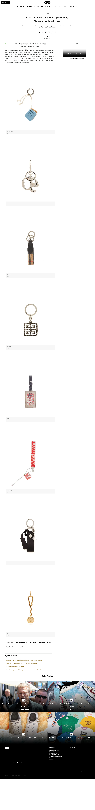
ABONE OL (5, 2)
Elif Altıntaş (48, 36)
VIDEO (56, 6)
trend (49, 642)
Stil (48, 13)
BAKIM (22, 6)
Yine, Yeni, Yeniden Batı (77, 58)
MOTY (66, 6)
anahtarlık (42, 642)
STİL (17, 6)
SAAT (42, 6)
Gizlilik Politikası (8, 770)
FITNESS (36, 6)
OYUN (77, 6)
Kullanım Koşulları (16, 770)
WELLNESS (48, 6)
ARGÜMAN (29, 6)
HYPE (60, 6)
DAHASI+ (72, 6)
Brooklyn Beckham (21, 642)
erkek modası (33, 642)
